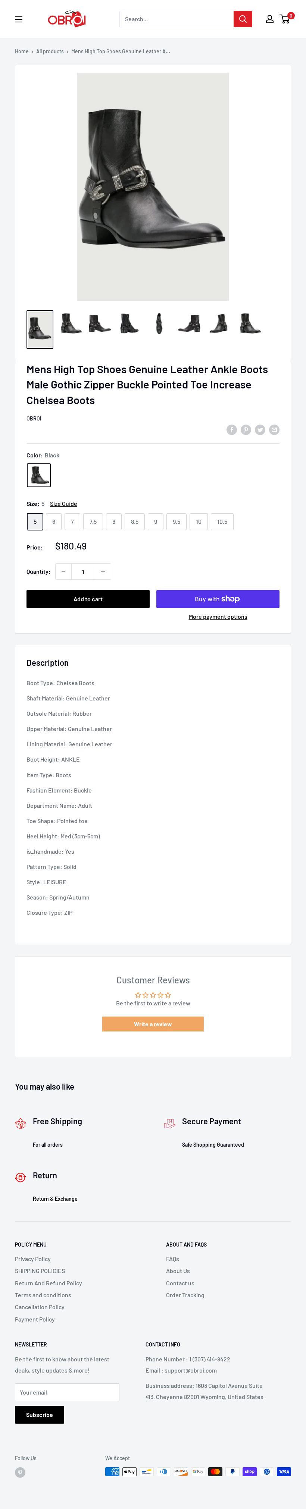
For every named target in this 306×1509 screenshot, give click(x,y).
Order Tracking (185, 1294)
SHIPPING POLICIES (40, 1270)
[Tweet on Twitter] (260, 429)
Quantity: (38, 571)
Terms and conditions (43, 1294)
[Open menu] (18, 19)
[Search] (243, 19)
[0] (285, 19)
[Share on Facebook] (232, 429)
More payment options (218, 616)
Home (22, 51)
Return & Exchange (55, 1198)
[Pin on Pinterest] (246, 429)
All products (50, 51)
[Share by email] (274, 429)
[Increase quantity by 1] (103, 571)
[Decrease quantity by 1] (63, 571)
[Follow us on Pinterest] (20, 1472)
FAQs (172, 1258)
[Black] (39, 475)
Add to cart (88, 598)
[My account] (270, 19)
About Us (178, 1270)
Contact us (180, 1282)
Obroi (33, 418)
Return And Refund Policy (48, 1282)
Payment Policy (35, 1319)
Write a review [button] (153, 1023)
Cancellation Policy (40, 1306)
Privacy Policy (33, 1258)
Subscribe (39, 1414)
